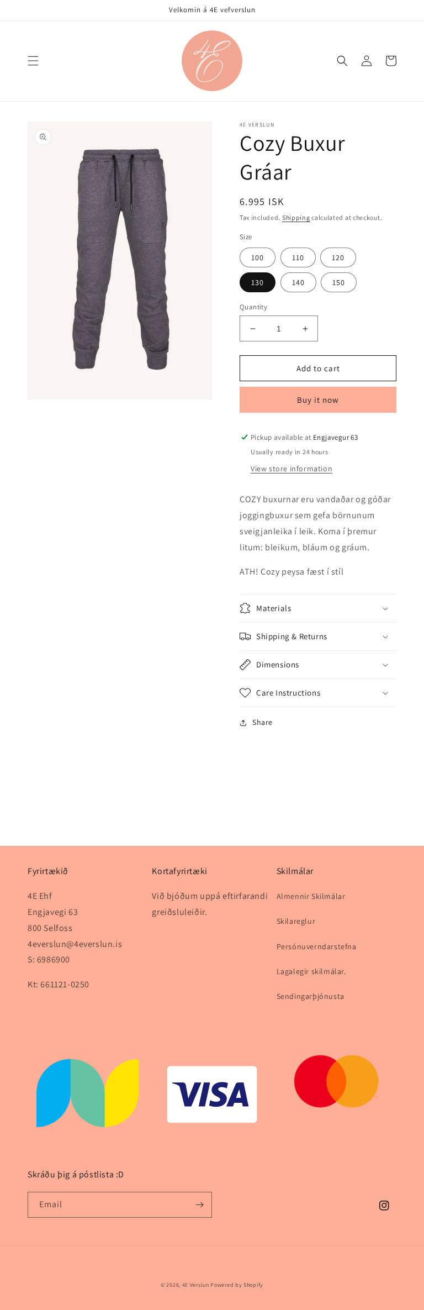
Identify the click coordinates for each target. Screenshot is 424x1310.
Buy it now (318, 399)
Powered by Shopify (236, 1284)
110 (298, 257)
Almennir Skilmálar (311, 896)
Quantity (253, 307)
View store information (291, 469)
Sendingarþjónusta (310, 996)
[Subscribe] (199, 1205)
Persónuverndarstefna (317, 946)
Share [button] (262, 722)
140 (298, 282)
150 (338, 282)
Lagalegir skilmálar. (311, 971)
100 (257, 257)
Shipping (296, 217)
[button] (33, 61)
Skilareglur (296, 921)
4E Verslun (195, 1284)
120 (338, 257)
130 (257, 282)
